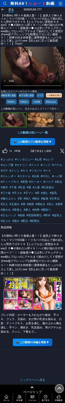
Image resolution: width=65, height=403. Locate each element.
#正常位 (55, 198)
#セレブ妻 (7, 165)
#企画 (35, 176)
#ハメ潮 (57, 176)
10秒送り (24, 101)
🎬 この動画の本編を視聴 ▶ (32, 342)
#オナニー (21, 165)
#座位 (58, 181)
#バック (46, 165)
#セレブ (48, 159)
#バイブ (48, 181)
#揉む (44, 193)
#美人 (50, 204)
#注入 (4, 204)
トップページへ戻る (32, 380)
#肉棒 (36, 209)
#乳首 (21, 187)
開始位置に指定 (8, 95)
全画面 (37, 101)
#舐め (15, 221)
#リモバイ (35, 170)
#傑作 (4, 187)
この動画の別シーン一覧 (32, 132)
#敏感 (44, 198)
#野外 (47, 215)
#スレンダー (8, 176)
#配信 (24, 221)
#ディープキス (10, 181)
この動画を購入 (54, 95)
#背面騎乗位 (34, 215)
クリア (40, 95)
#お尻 (38, 159)
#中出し (46, 176)
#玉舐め (14, 204)
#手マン (29, 193)
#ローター (35, 181)
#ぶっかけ (7, 159)
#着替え (17, 209)
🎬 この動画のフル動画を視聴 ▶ (32, 141)
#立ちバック (8, 215)
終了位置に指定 (26, 95)
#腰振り (46, 209)
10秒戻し (11, 101)
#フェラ (34, 165)
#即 (37, 193)
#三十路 (6, 193)
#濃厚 (59, 204)
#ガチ (4, 170)
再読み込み (51, 101)
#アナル (57, 165)
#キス (24, 170)
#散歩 (36, 198)
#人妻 (36, 187)
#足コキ (6, 221)
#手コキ (17, 193)
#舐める (6, 209)
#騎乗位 (34, 221)
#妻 (29, 187)
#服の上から (8, 198)
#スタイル (24, 176)
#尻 (20, 198)
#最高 (53, 193)
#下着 (13, 187)
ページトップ (32, 392)
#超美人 (57, 215)
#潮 (23, 204)
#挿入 (27, 198)
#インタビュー (24, 159)
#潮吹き (40, 204)
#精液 (21, 215)
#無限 (30, 204)
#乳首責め (47, 187)
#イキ (47, 170)
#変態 (24, 181)
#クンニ (14, 170)
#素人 (27, 209)
